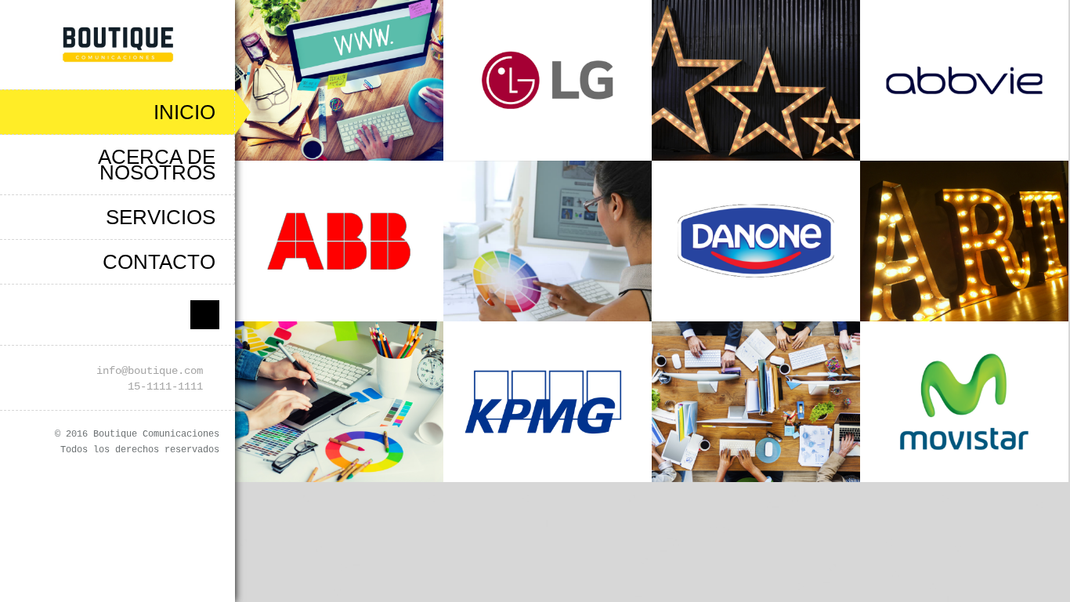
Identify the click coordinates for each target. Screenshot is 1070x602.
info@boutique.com (149, 370)
